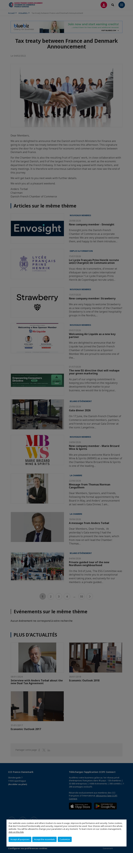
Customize (65, 839)
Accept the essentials (44, 839)
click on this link (16, 832)
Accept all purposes (20, 839)
